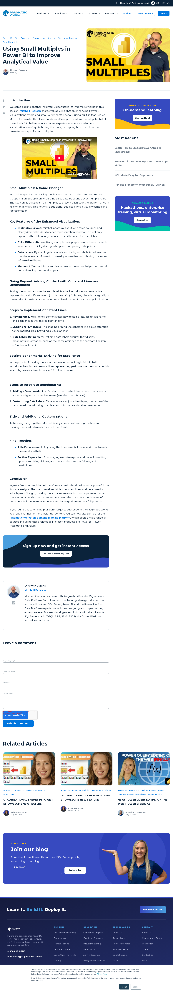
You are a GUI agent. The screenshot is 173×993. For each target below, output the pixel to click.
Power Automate (121, 944)
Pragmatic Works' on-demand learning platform (40, 517)
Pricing (127, 13)
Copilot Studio (120, 955)
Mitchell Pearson (18, 70)
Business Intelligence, (44, 38)
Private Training (61, 944)
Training (76, 13)
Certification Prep (62, 949)
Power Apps (119, 938)
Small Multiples (11, 42)
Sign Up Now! (142, 118)
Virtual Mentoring (92, 944)
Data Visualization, (67, 38)
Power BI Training (81, 790)
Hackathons (89, 949)
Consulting (59, 13)
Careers (145, 949)
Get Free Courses (152, 909)
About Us (146, 933)
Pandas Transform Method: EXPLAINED (140, 184)
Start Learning (145, 13)
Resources (110, 13)
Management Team (152, 938)
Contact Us (142, 220)
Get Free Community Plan (55, 553)
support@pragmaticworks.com (26, 956)
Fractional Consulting (93, 938)
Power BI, (8, 38)
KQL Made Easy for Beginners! (134, 175)
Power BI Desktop (24, 790)
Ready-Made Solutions (94, 960)
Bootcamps (60, 938)
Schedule (92, 13)
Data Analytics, (23, 38)
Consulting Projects (93, 933)
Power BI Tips (155, 794)
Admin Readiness (91, 955)
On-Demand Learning (65, 933)
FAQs (144, 960)
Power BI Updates (101, 790)
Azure (115, 960)
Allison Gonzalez (19, 812)
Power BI (8, 790)
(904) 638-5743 (163, 3)
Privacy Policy (102, 974)
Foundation (147, 944)
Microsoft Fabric (121, 949)
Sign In (163, 13)
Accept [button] (124, 987)
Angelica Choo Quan (135, 812)
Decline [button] (136, 987)
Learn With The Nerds (65, 955)
